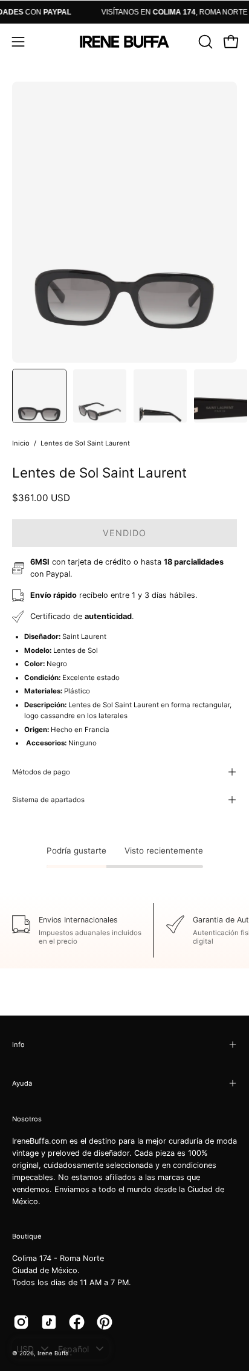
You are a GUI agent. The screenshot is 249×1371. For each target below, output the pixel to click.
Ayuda (22, 1083)
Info (18, 1044)
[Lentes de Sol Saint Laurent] (39, 396)
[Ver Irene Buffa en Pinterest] (104, 1322)
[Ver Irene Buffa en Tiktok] (49, 1322)
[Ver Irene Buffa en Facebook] (77, 1322)
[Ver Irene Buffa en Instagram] (21, 1322)
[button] (204, 41)
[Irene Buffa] (124, 41)
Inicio (21, 443)
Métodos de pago (41, 772)
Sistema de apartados (48, 800)
